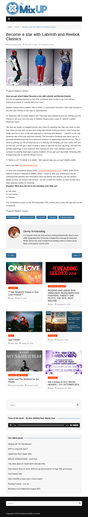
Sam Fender (14, 340)
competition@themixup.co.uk (49, 170)
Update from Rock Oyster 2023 (20, 454)
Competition (45, 44)
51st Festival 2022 (15, 474)
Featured (12, 375)
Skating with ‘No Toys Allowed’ (20, 444)
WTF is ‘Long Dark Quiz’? (18, 449)
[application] (44, 425)
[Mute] (71, 425)
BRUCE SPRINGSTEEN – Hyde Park (23, 459)
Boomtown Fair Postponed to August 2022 (24, 489)
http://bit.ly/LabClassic (28, 165)
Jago (12, 298)
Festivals (62, 286)
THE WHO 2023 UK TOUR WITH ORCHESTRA (26, 464)
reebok (53, 217)
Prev (12, 255)
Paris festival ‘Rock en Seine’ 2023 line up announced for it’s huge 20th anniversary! (40, 469)
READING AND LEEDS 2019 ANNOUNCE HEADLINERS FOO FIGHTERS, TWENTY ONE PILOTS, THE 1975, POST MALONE (63, 295)
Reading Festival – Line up (18, 484)
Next (75, 255)
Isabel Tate (14, 343)
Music (52, 44)
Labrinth (42, 217)
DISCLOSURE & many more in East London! (25, 479)
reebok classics (67, 217)
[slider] (76, 425)
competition (13, 217)
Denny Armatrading (14, 44)
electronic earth (28, 217)
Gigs (18, 375)
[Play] (11, 425)
